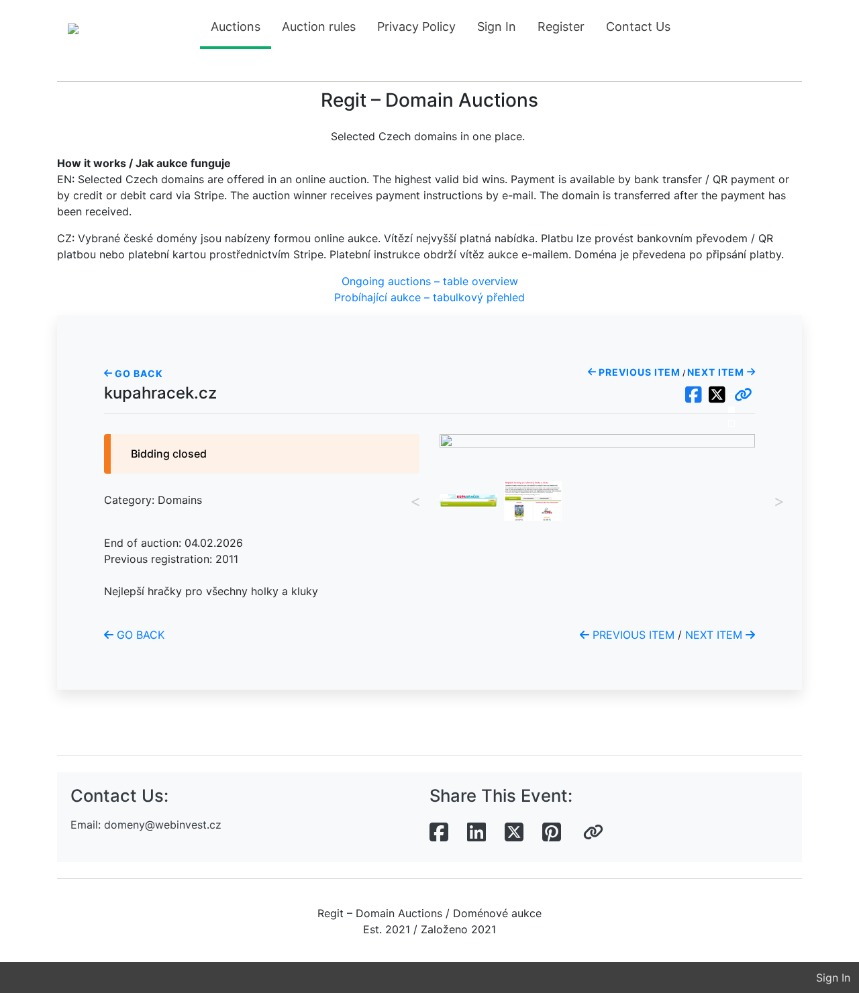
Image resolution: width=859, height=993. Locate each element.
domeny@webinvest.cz (162, 824)
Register (561, 26)
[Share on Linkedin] (476, 833)
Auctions (235, 26)
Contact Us (638, 26)
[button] (743, 395)
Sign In (496, 26)
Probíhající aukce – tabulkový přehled (429, 297)
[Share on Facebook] (439, 833)
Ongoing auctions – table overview (430, 281)
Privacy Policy (416, 26)
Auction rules (319, 26)
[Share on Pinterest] (551, 833)
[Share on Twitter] (514, 833)
